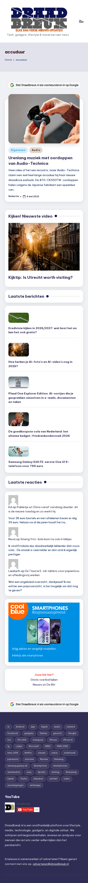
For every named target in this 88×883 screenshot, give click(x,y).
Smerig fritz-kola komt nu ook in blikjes (46, 539)
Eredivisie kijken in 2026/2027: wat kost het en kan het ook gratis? (42, 330)
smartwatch (13, 772)
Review (44, 759)
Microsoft (34, 746)
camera (71, 726)
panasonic (13, 759)
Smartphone (40, 765)
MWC (48, 746)
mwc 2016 (12, 753)
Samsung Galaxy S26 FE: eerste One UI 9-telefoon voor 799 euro (38, 464)
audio (57, 726)
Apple (44, 726)
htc (9, 740)
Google (72, 733)
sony (29, 772)
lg (8, 746)
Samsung (58, 759)
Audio (36, 150)
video (67, 778)
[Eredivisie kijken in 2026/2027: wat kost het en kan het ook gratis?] (18, 318)
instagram (38, 740)
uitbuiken (38, 778)
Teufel (23, 778)
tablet (10, 778)
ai (8, 726)
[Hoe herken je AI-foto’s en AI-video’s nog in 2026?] (18, 350)
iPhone (53, 740)
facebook (12, 733)
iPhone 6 (68, 740)
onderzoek (70, 753)
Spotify (41, 772)
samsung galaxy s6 (17, 765)
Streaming (71, 772)
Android (20, 726)
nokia (55, 753)
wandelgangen (15, 785)
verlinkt (53, 778)
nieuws (41, 753)
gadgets (28, 733)
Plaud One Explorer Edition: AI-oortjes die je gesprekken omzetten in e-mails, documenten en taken (42, 398)
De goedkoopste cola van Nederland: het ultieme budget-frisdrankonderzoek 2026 (39, 433)
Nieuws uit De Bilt (44, 684)
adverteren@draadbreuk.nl (51, 864)
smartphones (60, 765)
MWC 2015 (62, 746)
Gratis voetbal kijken (44, 679)
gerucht (57, 733)
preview (29, 759)
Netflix (28, 753)
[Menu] (81, 21)
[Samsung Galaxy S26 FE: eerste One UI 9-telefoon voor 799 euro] (18, 451)
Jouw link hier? (44, 675)
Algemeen (18, 150)
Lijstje (19, 746)
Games (43, 733)
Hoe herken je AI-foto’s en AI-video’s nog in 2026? (40, 364)
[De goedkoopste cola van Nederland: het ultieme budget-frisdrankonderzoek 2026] (18, 419)
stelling (55, 772)
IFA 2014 (21, 740)
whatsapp (35, 785)
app (33, 726)
